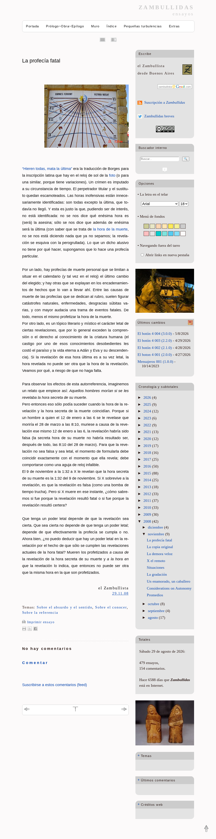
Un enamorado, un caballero (168, 581)
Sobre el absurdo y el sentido (64, 607)
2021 (147, 432)
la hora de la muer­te (110, 229)
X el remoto (156, 561)
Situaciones (155, 567)
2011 (147, 500)
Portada (32, 26)
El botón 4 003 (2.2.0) (155, 340)
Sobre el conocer (111, 607)
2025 (147, 404)
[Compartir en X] (30, 629)
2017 (147, 459)
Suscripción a (164, 102)
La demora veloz (160, 554)
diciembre (156, 527)
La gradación (157, 574)
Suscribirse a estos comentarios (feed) (54, 685)
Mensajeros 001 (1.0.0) (155, 361)
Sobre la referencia (40, 612)
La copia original (160, 547)
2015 (147, 473)
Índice (112, 26)
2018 (147, 453)
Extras (174, 26)
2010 (147, 507)
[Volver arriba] (206, 829)
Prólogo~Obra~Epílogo (65, 26)
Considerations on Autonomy (169, 588)
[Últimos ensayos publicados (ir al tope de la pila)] (75, 710)
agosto (153, 617)
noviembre (156, 534)
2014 (147, 480)
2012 (147, 494)
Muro (95, 26)
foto (112, 175)
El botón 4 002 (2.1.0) (155, 348)
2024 (147, 411)
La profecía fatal (41, 61)
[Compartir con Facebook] (35, 629)
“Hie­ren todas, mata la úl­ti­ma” (47, 169)
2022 (147, 425)
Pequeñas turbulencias (143, 26)
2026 (147, 397)
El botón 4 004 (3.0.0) (155, 333)
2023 (147, 418)
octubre (154, 604)
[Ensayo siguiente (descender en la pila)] (124, 709)
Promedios (155, 595)
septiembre (157, 611)
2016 (147, 466)
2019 (147, 446)
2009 (147, 514)
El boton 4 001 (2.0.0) (155, 355)
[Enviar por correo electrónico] (24, 629)
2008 (147, 521)
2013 (147, 487)
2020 (147, 439)
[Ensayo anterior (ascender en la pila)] (26, 709)
